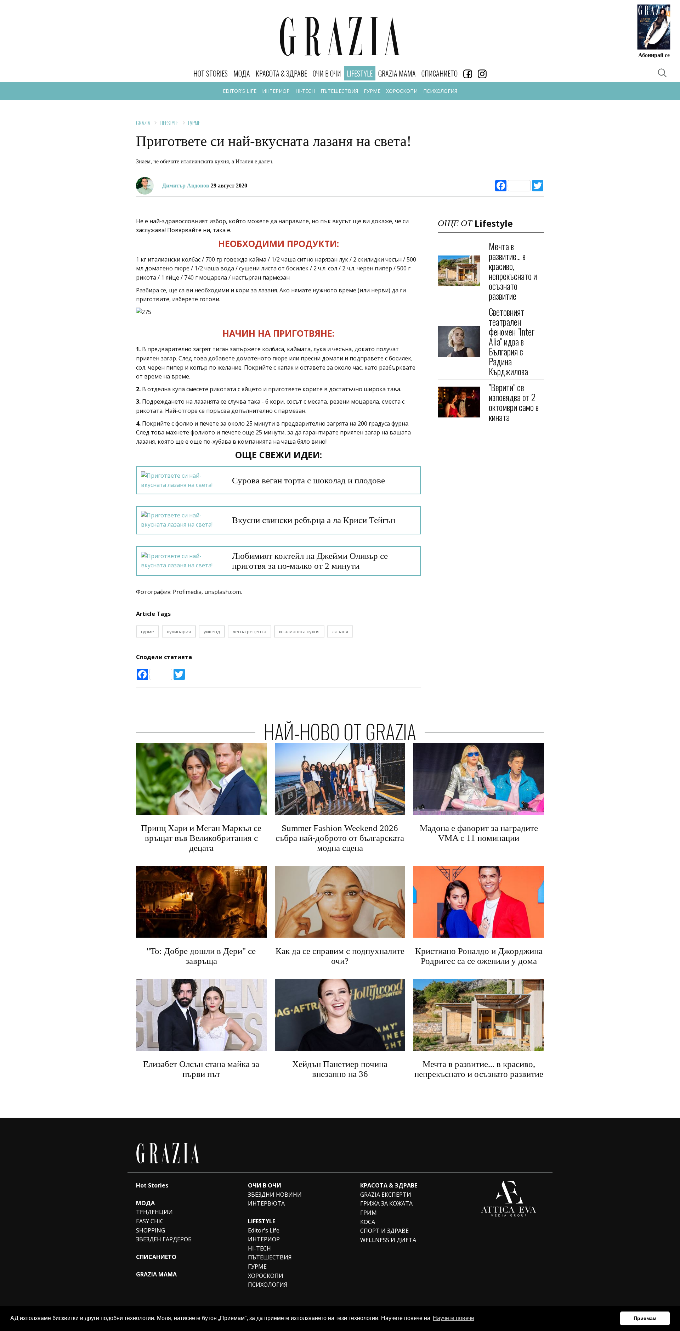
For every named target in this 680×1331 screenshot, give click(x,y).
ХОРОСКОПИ (402, 91)
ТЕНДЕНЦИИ (154, 1212)
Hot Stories (210, 73)
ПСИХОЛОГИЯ (440, 91)
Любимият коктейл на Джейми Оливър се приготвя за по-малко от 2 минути (310, 561)
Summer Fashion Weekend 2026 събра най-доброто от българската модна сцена (340, 838)
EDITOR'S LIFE (239, 91)
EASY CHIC (150, 1221)
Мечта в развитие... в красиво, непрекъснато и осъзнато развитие (513, 271)
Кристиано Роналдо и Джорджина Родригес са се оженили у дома (479, 956)
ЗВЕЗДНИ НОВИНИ (275, 1194)
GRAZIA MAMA (397, 73)
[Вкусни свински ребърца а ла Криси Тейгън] (182, 520)
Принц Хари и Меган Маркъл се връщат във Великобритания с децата (201, 838)
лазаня (340, 631)
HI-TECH (305, 91)
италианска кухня (299, 631)
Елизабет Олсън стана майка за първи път (201, 1069)
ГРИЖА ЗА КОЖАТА (386, 1203)
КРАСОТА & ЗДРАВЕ (281, 73)
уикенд (212, 631)
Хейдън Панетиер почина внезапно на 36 (339, 1069)
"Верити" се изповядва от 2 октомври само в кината (514, 402)
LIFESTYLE (261, 1221)
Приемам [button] (645, 1318)
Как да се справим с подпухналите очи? (340, 956)
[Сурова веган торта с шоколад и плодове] (182, 480)
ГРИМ (368, 1213)
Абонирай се (654, 55)
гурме (147, 631)
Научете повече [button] (453, 1318)
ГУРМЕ (372, 91)
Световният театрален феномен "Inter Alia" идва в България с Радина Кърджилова (511, 341)
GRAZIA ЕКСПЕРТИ (385, 1194)
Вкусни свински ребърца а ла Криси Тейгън (313, 520)
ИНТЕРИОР (276, 91)
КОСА (367, 1222)
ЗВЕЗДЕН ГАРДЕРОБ (164, 1239)
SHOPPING (150, 1230)
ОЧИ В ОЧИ (327, 73)
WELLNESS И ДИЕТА (388, 1240)
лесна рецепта (249, 631)
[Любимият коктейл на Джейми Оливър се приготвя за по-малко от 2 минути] (182, 561)
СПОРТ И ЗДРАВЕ (384, 1231)
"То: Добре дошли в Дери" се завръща (201, 956)
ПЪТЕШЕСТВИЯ (339, 91)
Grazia (143, 123)
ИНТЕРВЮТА (266, 1203)
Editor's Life (263, 1230)
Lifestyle (169, 123)
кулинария (179, 631)
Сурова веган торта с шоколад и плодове (308, 480)
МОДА (241, 73)
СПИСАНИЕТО (439, 73)
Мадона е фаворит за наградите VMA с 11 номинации (479, 833)
